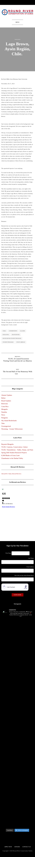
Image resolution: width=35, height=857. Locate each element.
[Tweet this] (19, 59)
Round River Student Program (12, 338)
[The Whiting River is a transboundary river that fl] (9, 683)
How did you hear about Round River (24, 575)
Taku (3, 423)
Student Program (8, 342)
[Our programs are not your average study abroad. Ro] (26, 639)
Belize (3, 398)
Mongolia (4, 409)
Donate (17, 846)
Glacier (22, 331)
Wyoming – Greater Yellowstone (12, 429)
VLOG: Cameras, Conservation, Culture (14, 447)
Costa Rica (4, 406)
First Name (8, 553)
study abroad (20, 342)
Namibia (4, 412)
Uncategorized (6, 426)
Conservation (13, 331)
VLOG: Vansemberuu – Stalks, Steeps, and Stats (17, 450)
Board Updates (6, 401)
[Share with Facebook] (16, 59)
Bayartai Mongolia (7, 444)
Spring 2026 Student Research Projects (14, 452)
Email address (30, 567)
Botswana (4, 404)
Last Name (31, 558)
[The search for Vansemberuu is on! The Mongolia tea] (9, 777)
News (3, 415)
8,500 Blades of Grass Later (10, 455)
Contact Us (26, 846)
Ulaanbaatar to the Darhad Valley (12, 458)
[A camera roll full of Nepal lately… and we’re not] (26, 786)
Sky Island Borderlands (9, 420)
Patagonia (17, 39)
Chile (4, 331)
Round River (15, 334)
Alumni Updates (6, 395)
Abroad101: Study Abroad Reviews (11, 473)
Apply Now (8, 846)
